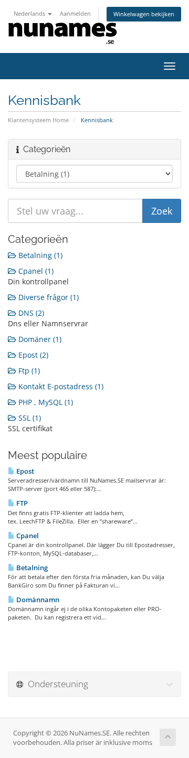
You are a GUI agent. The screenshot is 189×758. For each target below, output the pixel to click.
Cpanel (27, 535)
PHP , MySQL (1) (44, 402)
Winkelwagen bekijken (143, 14)
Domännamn (37, 599)
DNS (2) (30, 313)
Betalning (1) (39, 255)
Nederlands (30, 13)
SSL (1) (28, 418)
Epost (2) (32, 355)
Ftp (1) (28, 371)
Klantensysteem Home (38, 120)
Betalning (31, 567)
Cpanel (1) (35, 271)
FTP (21, 503)
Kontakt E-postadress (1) (59, 386)
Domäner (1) (38, 339)
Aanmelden (75, 13)
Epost (24, 471)
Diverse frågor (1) (47, 297)
